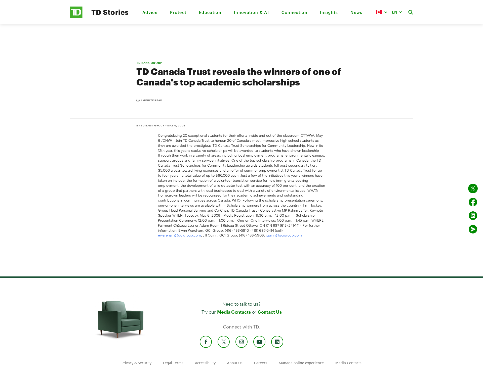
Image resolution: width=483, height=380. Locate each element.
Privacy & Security (136, 362)
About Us (235, 362)
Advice (149, 12)
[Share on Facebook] (473, 202)
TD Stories (110, 12)
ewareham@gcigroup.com (179, 235)
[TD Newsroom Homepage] (76, 16)
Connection (294, 12)
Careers (260, 362)
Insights (329, 12)
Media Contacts (234, 312)
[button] (381, 12)
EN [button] (394, 12)
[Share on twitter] (473, 188)
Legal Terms (173, 362)
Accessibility (205, 362)
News (356, 12)
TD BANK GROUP (149, 62)
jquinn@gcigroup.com (284, 235)
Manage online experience (301, 362)
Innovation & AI (251, 12)
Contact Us (269, 312)
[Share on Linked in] (473, 215)
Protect (178, 12)
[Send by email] (473, 229)
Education (210, 12)
